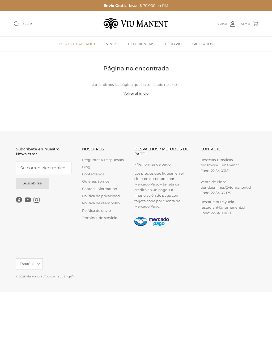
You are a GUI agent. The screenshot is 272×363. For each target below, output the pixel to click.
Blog (86, 167)
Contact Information (99, 189)
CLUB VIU (173, 44)
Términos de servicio (99, 218)
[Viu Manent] (136, 23)
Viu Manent (34, 276)
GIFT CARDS (202, 44)
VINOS (111, 44)
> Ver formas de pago (152, 164)
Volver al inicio (136, 93)
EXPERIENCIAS (141, 44)
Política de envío (96, 210)
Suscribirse (32, 183)
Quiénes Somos (95, 181)
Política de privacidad (101, 196)
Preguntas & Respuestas (103, 160)
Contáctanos (93, 174)
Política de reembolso (101, 203)
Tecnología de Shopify (59, 276)
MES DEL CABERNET (77, 44)
